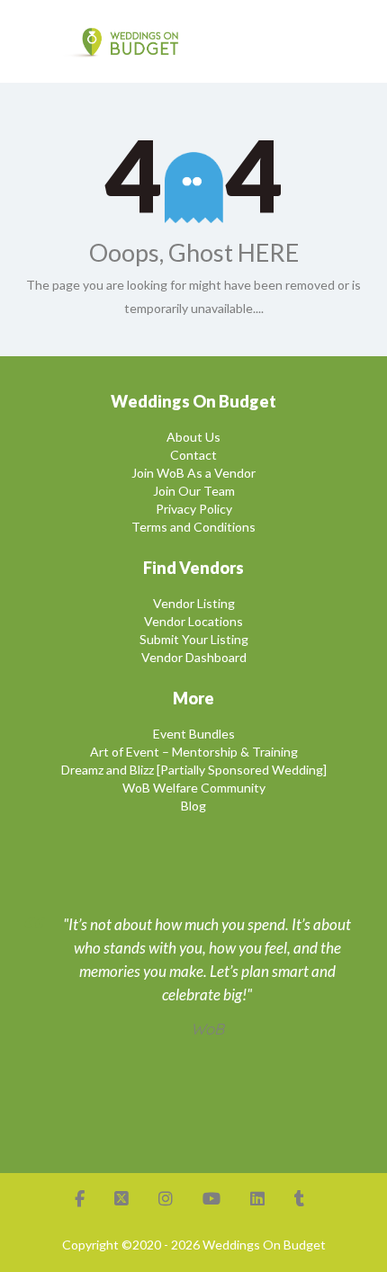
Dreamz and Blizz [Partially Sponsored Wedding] (194, 769)
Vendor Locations (193, 621)
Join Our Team (194, 490)
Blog (193, 805)
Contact (193, 454)
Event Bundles (194, 733)
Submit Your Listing (194, 639)
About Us (193, 436)
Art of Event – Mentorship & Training (194, 751)
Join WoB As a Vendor (193, 472)
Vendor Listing (194, 603)
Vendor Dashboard (194, 657)
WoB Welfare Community (194, 787)
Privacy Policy (194, 508)
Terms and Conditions (193, 526)
